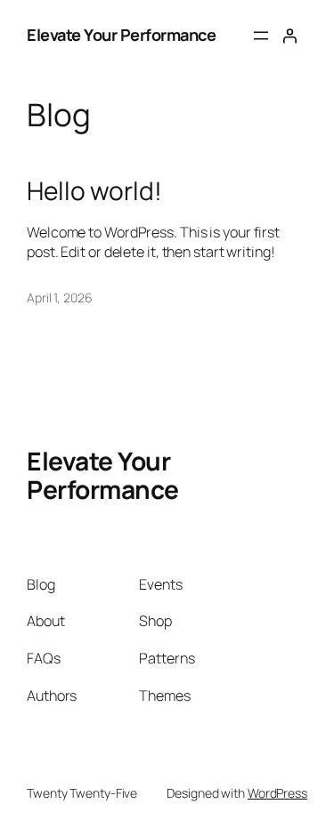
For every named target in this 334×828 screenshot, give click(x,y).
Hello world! (94, 191)
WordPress (277, 792)
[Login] (289, 35)
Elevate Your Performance (121, 34)
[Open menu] (261, 35)
